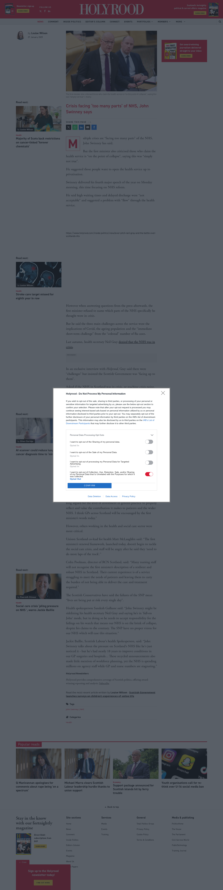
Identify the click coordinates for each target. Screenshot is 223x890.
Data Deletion (94, 496)
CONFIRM (89, 485)
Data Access (111, 496)
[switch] (149, 442)
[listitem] (111, 435)
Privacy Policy (128, 496)
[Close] (164, 394)
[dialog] (111, 445)
